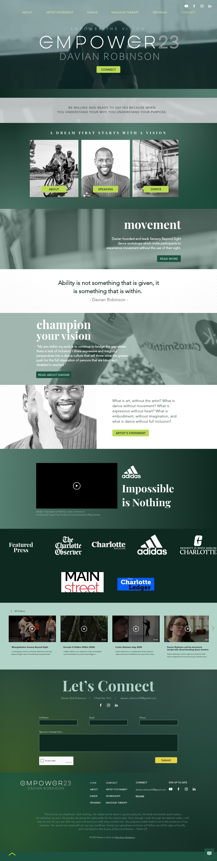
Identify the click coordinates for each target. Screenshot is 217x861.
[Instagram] (202, 6)
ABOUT (94, 789)
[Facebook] (194, 6)
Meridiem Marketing (125, 837)
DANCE (94, 796)
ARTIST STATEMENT (116, 789)
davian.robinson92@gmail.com (138, 698)
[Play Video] (32, 629)
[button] (18, 611)
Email (91, 718)
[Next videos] (213, 628)
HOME (93, 782)
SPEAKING (95, 802)
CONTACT (112, 782)
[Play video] (76, 486)
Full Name (44, 718)
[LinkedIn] (210, 6)
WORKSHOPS (113, 796)
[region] (54, 168)
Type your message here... (51, 732)
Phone (143, 718)
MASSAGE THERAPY (116, 802)
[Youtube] (186, 6)
